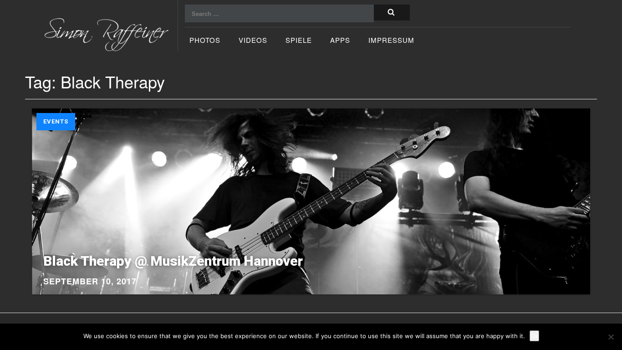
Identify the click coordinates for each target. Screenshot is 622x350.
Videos (253, 41)
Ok (534, 336)
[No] (610, 336)
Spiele (299, 41)
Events (55, 121)
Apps (340, 41)
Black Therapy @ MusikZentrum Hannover (173, 261)
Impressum (391, 41)
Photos (204, 41)
